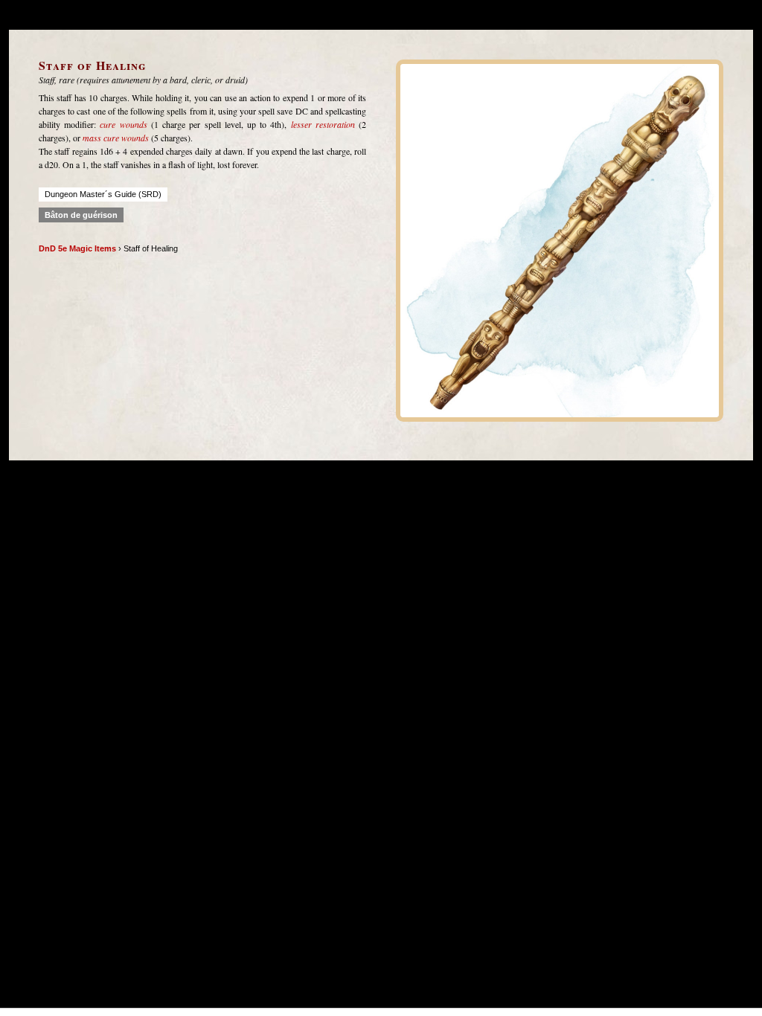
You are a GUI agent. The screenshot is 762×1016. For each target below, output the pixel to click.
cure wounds (123, 124)
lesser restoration (323, 124)
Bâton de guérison (81, 214)
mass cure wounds (116, 138)
